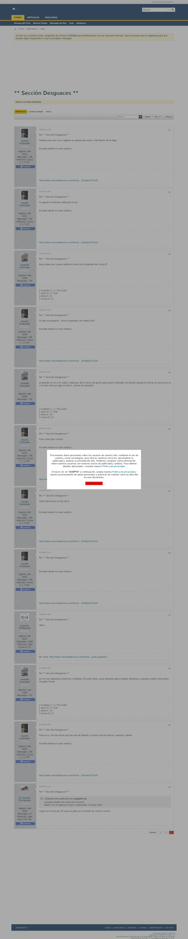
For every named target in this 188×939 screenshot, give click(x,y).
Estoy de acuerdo (94, 483)
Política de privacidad (113, 466)
